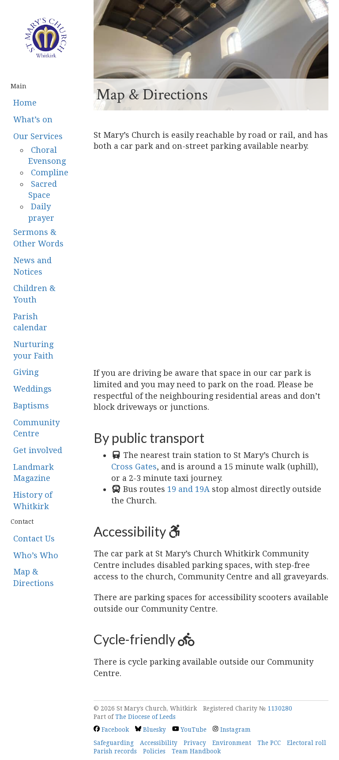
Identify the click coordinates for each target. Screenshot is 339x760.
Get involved (37, 450)
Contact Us (34, 538)
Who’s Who (35, 555)
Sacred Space (42, 189)
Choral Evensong (47, 155)
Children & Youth (34, 294)
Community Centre (36, 428)
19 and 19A (188, 489)
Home (25, 102)
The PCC (269, 742)
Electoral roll (306, 742)
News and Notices (32, 266)
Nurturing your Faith (33, 350)
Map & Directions (33, 577)
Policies (154, 751)
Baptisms (31, 405)
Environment (231, 742)
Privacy (195, 742)
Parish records (115, 751)
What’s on (33, 119)
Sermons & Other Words (38, 237)
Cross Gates (134, 466)
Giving (25, 372)
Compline (49, 172)
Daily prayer (41, 212)
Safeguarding (114, 742)
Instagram (234, 729)
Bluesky (153, 729)
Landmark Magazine (33, 472)
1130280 (279, 708)
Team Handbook (196, 751)
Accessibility (158, 742)
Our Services (38, 136)
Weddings (32, 388)
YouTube (193, 729)
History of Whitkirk (32, 500)
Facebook (114, 729)
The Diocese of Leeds (145, 716)
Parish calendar (30, 322)
